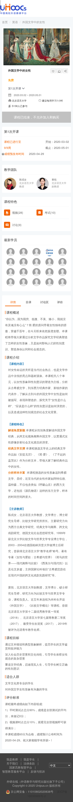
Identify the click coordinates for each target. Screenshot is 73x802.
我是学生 (29, 759)
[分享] (65, 71)
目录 (28, 302)
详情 (13, 302)
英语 (15, 22)
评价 (60, 302)
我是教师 (12, 759)
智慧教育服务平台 (13, 771)
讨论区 (44, 302)
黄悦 (54, 179)
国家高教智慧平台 (20, 767)
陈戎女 (23, 179)
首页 (5, 22)
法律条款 (29, 763)
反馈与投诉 (38, 771)
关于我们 (12, 763)
